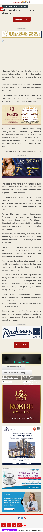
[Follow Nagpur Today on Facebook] (19, 518)
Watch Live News (21, 19)
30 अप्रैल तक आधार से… (13, 367)
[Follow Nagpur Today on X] (22, 518)
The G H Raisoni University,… (17, 373)
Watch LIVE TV (21, 345)
